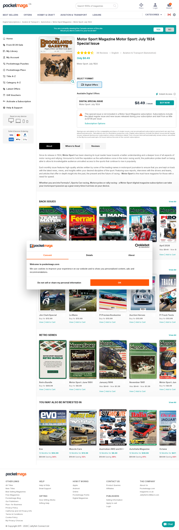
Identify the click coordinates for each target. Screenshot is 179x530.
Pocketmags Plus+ (16, 70)
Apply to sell (111, 503)
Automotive (45, 22)
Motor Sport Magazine (62, 22)
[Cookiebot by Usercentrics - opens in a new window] (137, 246)
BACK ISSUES (47, 201)
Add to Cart (171, 254)
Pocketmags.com (147, 488)
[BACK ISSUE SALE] (113, 378)
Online (75, 492)
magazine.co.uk (147, 492)
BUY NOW (165, 102)
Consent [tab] (47, 255)
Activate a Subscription (18, 101)
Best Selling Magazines (16, 492)
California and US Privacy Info (19, 511)
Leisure (97, 15)
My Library (12, 51)
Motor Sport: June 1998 (81, 382)
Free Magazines (13, 495)
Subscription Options (95, 123)
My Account (12, 57)
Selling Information (114, 500)
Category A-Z (13, 82)
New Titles (10, 488)
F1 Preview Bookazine (110, 315)
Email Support (45, 488)
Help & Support (14, 107)
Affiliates (110, 488)
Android (76, 488)
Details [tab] (89, 255)
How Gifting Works (47, 500)
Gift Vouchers (13, 95)
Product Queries (113, 485)
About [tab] (131, 255)
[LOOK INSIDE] (56, 82)
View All (172, 201)
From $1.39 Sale (14, 45)
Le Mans (73, 315)
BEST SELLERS (10, 15)
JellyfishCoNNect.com (149, 495)
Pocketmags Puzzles (17, 63)
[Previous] (41, 225)
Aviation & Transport (73, 15)
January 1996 (106, 382)
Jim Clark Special (48, 315)
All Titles (9, 485)
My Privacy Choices (14, 520)
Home (9, 38)
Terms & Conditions (14, 514)
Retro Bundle (45, 382)
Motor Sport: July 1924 (82, 22)
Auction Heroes (137, 315)
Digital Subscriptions (11, 22)
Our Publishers (12, 501)
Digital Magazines (80, 498)
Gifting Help (44, 503)
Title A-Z (11, 76)
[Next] (174, 225)
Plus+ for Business (14, 504)
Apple (75, 485)
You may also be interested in (60, 402)
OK (119, 282)
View (161, 254)
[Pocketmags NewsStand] (17, 5)
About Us (144, 485)
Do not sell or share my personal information (59, 282)
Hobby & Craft (46, 15)
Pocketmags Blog (13, 498)
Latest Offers (13, 88)
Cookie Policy (11, 517)
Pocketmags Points (81, 495)
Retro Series (48, 335)
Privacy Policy (12, 508)
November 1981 (137, 382)
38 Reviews (102, 53)
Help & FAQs (44, 485)
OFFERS (28, 15)
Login (108, 506)
